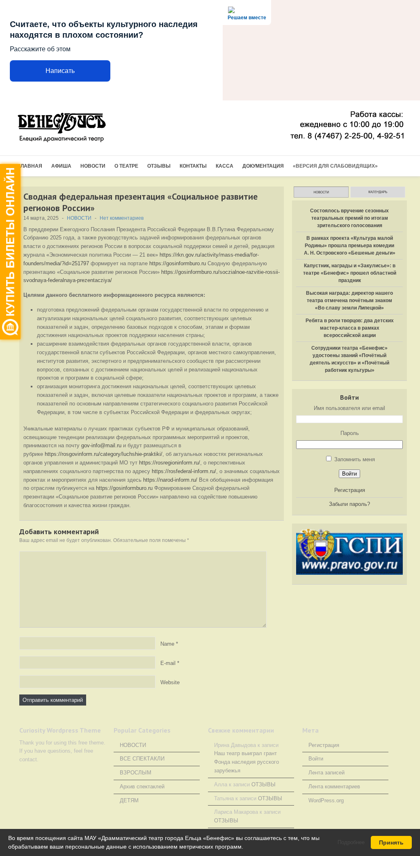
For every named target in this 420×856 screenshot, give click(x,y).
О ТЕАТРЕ (126, 166)
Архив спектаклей (142, 786)
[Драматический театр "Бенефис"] (74, 128)
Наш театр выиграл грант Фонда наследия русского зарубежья (246, 762)
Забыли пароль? (349, 504)
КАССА (224, 166)
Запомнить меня (354, 459)
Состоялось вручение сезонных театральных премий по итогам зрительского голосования (349, 218)
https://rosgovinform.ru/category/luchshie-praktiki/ (103, 454)
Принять (391, 842)
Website (170, 682)
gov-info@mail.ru (101, 445)
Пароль (349, 433)
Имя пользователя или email (349, 408)
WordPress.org (326, 800)
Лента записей (326, 772)
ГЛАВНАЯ (30, 166)
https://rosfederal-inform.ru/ (184, 471)
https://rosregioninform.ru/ (169, 463)
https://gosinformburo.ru (177, 263)
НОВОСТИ (92, 166)
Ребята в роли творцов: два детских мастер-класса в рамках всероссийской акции (350, 328)
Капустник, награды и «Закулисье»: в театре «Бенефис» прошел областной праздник (349, 273)
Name (167, 643)
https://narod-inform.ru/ (170, 480)
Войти (349, 474)
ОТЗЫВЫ (159, 166)
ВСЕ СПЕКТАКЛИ (142, 759)
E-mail (168, 663)
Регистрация (349, 490)
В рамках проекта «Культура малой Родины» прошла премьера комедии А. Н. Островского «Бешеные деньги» (349, 245)
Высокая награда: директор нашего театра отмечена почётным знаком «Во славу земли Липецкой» (349, 300)
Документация (263, 166)
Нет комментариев (122, 218)
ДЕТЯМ (129, 800)
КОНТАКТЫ (193, 166)
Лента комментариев (334, 786)
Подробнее (351, 842)
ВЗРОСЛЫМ (135, 772)
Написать (60, 70)
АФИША (61, 166)
